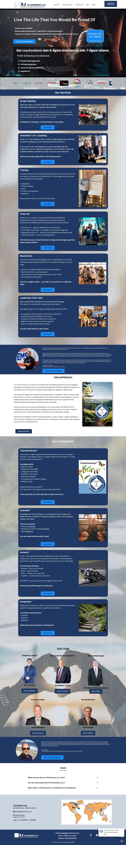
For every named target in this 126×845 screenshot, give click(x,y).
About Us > (57, 4)
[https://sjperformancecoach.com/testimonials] (50, 83)
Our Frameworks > (68, 4)
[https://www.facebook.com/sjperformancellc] (91, 835)
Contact (94, 4)
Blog (87, 4)
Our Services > (80, 4)
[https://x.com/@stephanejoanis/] (97, 835)
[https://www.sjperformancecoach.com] (30, 5)
